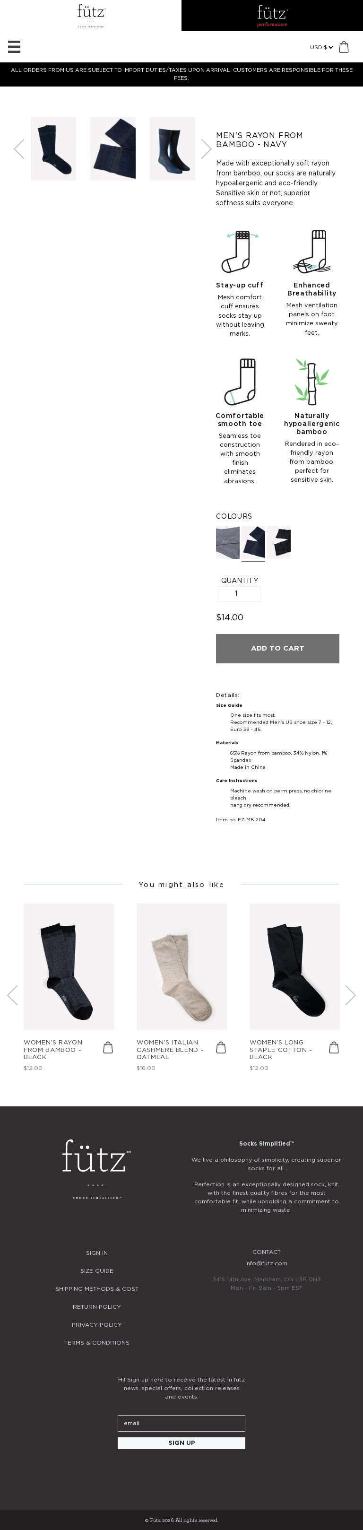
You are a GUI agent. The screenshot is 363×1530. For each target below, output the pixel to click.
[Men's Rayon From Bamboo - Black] (279, 542)
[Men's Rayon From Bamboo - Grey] (228, 542)
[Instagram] (123, 1469)
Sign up (181, 1443)
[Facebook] (149, 1469)
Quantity (239, 581)
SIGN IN (97, 1253)
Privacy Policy (97, 1325)
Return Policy (97, 1307)
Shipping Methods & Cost (96, 1289)
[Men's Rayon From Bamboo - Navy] (253, 544)
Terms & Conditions (97, 1343)
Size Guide (96, 1271)
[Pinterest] (174, 1469)
